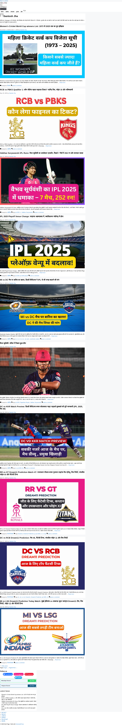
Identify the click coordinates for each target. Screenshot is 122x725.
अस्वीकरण (3, 716)
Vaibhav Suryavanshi (27, 212)
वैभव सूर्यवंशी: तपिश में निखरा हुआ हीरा (13, 343)
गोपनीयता (3, 717)
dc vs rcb (22, 597)
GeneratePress (20, 724)
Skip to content (4, 1)
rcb (48, 597)
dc (16, 339)
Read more (62, 82)
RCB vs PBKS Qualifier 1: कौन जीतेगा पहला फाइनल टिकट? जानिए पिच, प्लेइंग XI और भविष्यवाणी (36, 90)
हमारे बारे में (3, 712)
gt (34, 533)
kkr (23, 468)
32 (11, 667)
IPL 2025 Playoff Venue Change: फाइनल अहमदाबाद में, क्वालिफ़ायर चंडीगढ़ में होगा (31, 216)
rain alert (27, 339)
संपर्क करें (3, 714)
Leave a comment (17, 85)
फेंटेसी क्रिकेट (10, 533)
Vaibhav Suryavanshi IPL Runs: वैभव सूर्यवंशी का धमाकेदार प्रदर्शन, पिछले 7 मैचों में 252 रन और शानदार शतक (41, 153)
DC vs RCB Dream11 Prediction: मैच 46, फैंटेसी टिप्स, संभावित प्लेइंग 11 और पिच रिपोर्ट (34, 538)
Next (15, 667)
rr (20, 212)
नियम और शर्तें (4, 719)
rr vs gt (44, 533)
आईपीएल (7, 11)
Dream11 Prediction (28, 533)
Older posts (5, 666)
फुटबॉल (17, 11)
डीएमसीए (3, 721)
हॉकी (21, 11)
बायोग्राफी (12, 11)
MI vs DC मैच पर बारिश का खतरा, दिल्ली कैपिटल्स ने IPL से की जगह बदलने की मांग (29, 280)
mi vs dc (21, 339)
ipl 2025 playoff (24, 275)
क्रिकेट (2, 11)
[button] (1, 5)
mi (18, 339)
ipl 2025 (17, 212)
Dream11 (20, 533)
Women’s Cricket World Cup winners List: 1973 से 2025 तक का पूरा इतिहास (32, 26)
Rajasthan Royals (25, 402)
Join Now (32, 680)
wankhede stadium (35, 339)
